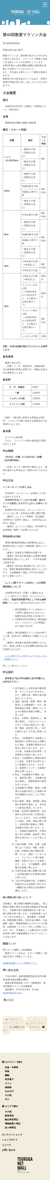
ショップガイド (10, 1140)
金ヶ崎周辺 (10, 1127)
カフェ (8, 1083)
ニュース (6, 1145)
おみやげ (9, 1091)
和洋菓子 (9, 1079)
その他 (8, 1095)
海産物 (8, 1087)
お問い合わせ (8, 1150)
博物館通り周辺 (12, 1123)
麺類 (7, 1075)
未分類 (10, 1000)
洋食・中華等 (11, 1067)
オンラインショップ (12, 1134)
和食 (7, 1071)
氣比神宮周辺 (11, 1119)
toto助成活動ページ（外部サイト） (20, 963)
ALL (7, 1099)
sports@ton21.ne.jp (12, 993)
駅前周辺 (9, 1115)
